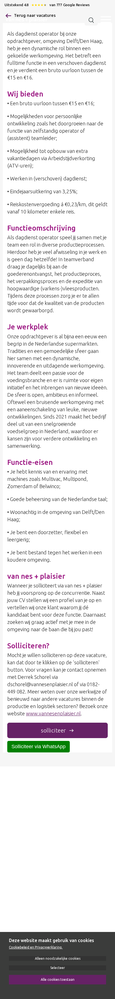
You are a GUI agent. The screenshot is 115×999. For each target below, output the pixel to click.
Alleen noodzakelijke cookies (57, 958)
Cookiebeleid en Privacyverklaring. (36, 947)
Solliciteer (53, 730)
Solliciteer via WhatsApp (38, 746)
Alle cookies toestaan (58, 979)
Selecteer (57, 968)
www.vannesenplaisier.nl (53, 713)
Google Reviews (76, 5)
